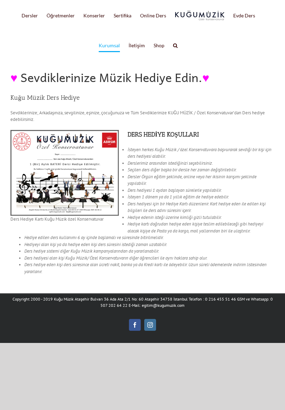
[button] (175, 45)
